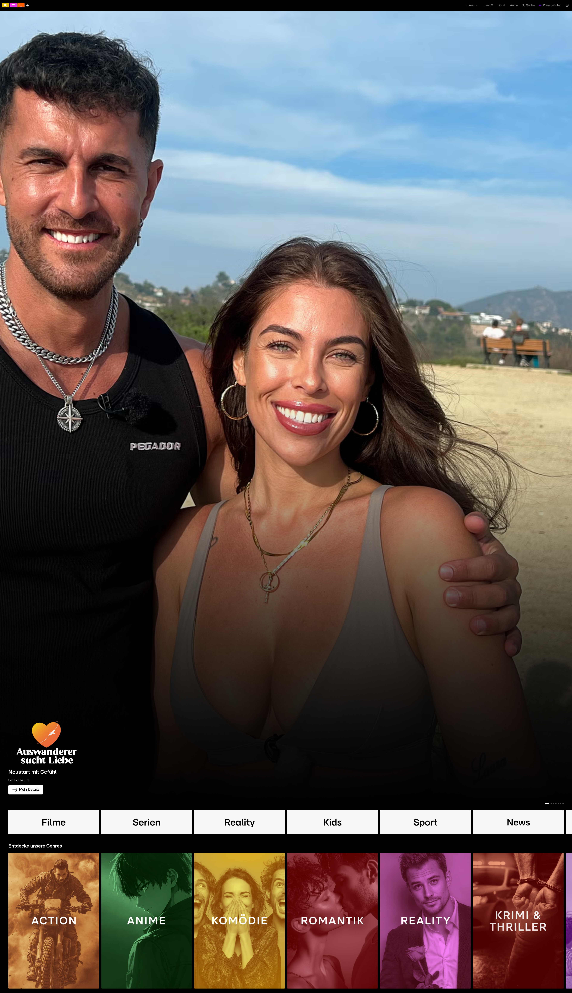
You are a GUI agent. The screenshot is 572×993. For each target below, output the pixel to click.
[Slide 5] (558, 803)
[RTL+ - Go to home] (15, 5)
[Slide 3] (553, 803)
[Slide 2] (551, 803)
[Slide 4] (556, 803)
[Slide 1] (547, 803)
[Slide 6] (560, 803)
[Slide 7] (563, 803)
